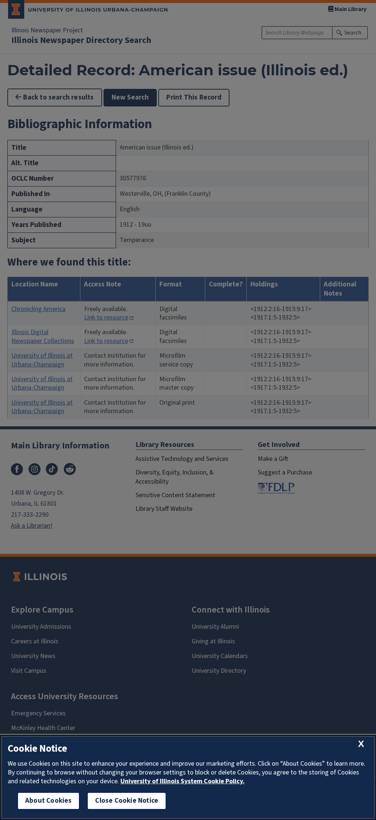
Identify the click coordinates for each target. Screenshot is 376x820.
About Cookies (48, 801)
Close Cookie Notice (126, 801)
